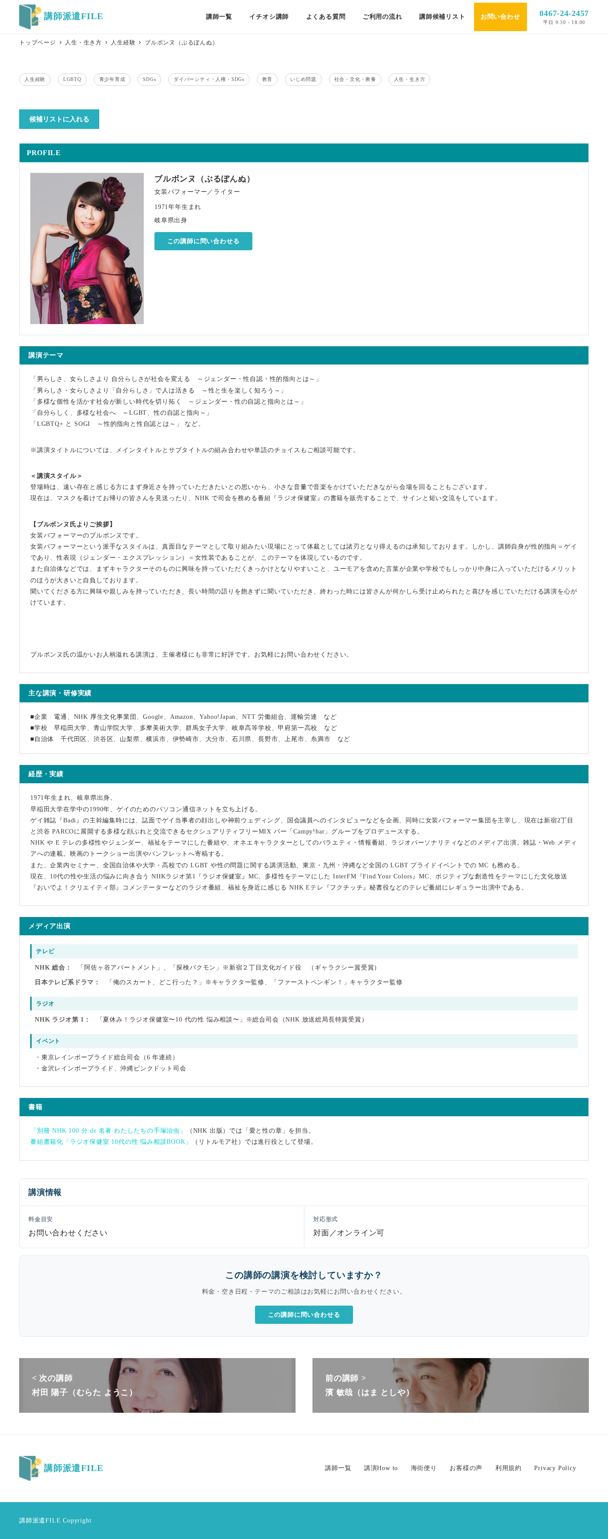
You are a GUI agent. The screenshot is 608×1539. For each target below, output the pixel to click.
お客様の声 (466, 1467)
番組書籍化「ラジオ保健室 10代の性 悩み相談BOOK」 (111, 1141)
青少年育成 (112, 79)
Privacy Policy (555, 1467)
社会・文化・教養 (355, 79)
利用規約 (508, 1467)
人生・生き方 (410, 79)
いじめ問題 (303, 79)
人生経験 (34, 79)
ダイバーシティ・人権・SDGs (209, 79)
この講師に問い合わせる (203, 241)
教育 (267, 79)
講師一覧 (338, 1467)
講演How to (381, 1467)
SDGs (149, 79)
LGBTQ (72, 79)
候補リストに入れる (59, 119)
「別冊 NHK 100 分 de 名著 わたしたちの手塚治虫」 (108, 1130)
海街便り (424, 1467)
